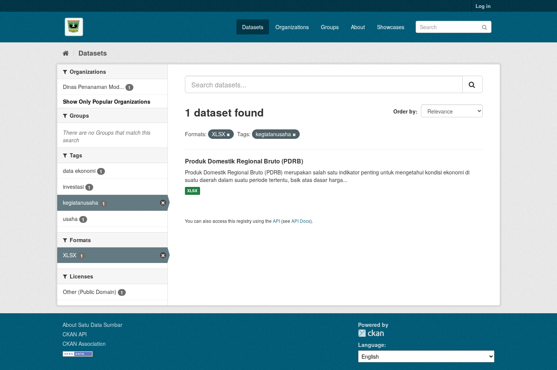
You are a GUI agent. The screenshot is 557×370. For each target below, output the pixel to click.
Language (371, 344)
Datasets (252, 27)
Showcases (390, 27)
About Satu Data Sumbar (92, 324)
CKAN (371, 333)
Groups (330, 27)
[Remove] (228, 134)
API (276, 221)
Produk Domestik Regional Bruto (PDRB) (244, 161)
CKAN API (75, 334)
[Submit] (484, 26)
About (358, 27)
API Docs (300, 221)
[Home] (66, 53)
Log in (483, 5)
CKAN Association (84, 343)
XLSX (192, 191)
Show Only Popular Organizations (106, 101)
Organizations (292, 27)
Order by (404, 111)
